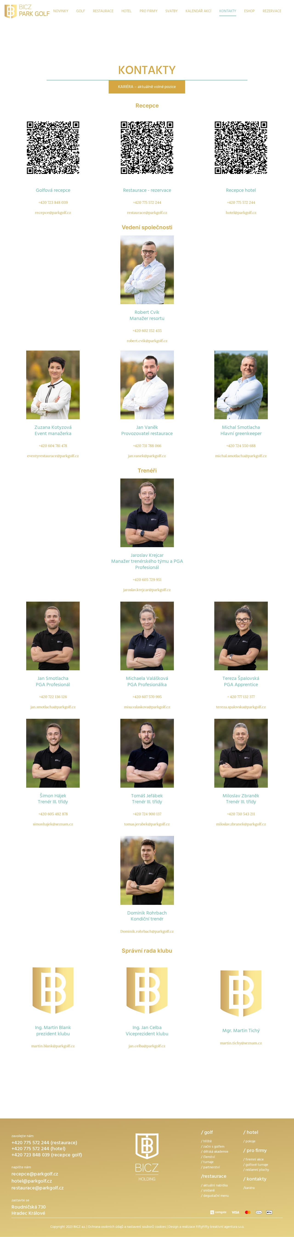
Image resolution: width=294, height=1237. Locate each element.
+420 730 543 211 (241, 814)
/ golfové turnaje (255, 1165)
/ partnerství (210, 1167)
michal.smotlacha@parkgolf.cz (241, 455)
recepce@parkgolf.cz (53, 212)
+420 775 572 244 (147, 202)
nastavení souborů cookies (146, 1227)
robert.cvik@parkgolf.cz (147, 340)
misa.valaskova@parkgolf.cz (147, 707)
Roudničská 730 (28, 1207)
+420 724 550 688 (241, 445)
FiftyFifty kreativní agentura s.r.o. (220, 1227)
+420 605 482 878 (53, 814)
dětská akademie (215, 1152)
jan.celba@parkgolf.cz (147, 1046)
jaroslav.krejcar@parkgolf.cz (147, 589)
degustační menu (216, 1196)
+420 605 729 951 (147, 579)
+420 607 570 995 (147, 696)
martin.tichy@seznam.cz (241, 1043)
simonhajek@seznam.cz (53, 824)
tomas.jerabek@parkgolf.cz (147, 824)
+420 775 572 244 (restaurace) (44, 1143)
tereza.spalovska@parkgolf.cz (241, 707)
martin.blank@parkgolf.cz (53, 1046)
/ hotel (250, 1133)
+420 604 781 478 (53, 445)
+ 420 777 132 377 (241, 696)
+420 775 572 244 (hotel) (38, 1149)
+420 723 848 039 (53, 202)
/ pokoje (249, 1141)
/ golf (207, 1133)
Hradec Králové (28, 1214)
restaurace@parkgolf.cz (147, 212)
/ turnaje (207, 1162)
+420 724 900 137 (147, 814)
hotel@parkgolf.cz (241, 212)
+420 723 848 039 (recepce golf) (46, 1155)
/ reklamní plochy (256, 1170)
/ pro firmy (255, 1151)
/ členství (208, 1157)
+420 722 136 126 (53, 696)
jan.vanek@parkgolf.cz (147, 455)
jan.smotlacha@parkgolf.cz (53, 707)
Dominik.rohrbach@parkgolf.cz (147, 931)
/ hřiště (206, 1141)
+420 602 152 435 (147, 330)
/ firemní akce (253, 1160)
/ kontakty (254, 1179)
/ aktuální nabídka (214, 1186)
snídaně (209, 1191)
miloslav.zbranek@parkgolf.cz (241, 824)
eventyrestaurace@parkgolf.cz (53, 455)
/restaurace (213, 1177)
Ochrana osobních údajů (105, 1227)
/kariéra (248, 1188)
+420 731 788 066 (147, 445)
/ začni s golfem (212, 1147)
